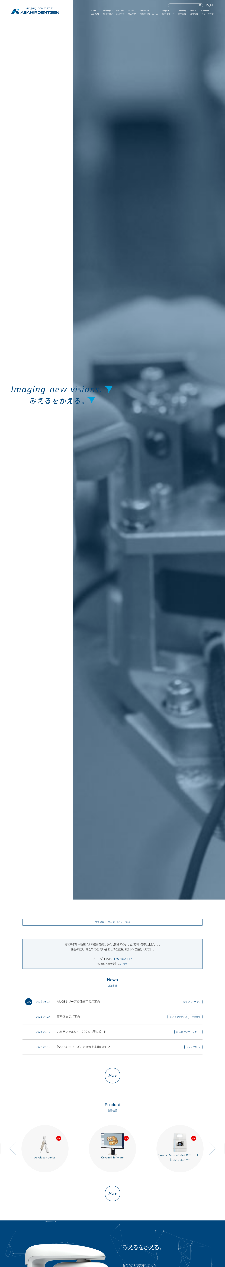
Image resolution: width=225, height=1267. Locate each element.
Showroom (149, 12)
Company (182, 12)
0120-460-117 (122, 959)
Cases (132, 12)
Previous (15, 1148)
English (210, 5)
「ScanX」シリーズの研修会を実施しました (83, 1047)
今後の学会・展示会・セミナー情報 (112, 922)
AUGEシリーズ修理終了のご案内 (78, 1001)
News (95, 12)
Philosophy (108, 12)
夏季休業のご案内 (68, 1016)
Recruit (194, 12)
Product (120, 12)
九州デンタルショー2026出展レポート (81, 1032)
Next (209, 1148)
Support (168, 12)
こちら (124, 964)
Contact (207, 12)
